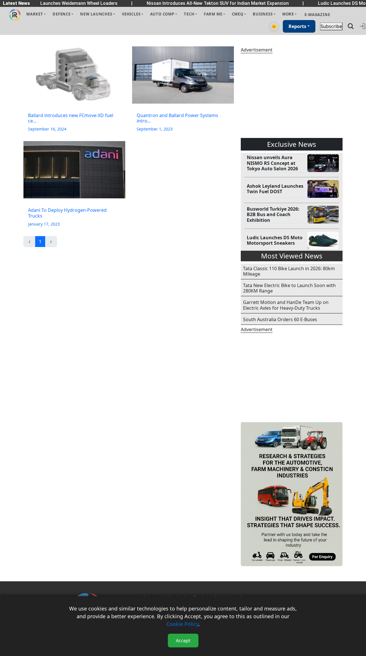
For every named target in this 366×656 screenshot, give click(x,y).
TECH (189, 14)
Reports (297, 26)
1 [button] (40, 241)
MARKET (34, 14)
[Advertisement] (292, 96)
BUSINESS (262, 14)
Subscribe (331, 26)
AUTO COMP (162, 14)
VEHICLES (131, 14)
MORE (288, 14)
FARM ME (213, 14)
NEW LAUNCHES (96, 14)
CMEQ (237, 14)
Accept (183, 640)
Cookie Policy (182, 624)
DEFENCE (62, 14)
